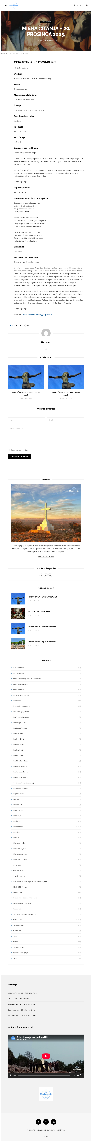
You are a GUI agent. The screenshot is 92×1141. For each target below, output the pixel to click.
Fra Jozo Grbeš (18, 739)
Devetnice (17, 701)
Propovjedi (17, 909)
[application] (46, 1056)
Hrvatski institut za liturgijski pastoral (37, 314)
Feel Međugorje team (21, 711)
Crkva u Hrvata (18, 690)
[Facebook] (38, 1122)
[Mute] (78, 1075)
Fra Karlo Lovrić (19, 755)
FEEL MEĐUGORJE (39, 1130)
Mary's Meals (18, 810)
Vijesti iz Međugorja (20, 953)
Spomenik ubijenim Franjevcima (24, 914)
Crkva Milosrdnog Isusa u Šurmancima (27, 679)
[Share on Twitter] (6, 74)
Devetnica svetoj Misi (21, 695)
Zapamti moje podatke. (19, 450)
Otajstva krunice (19, 876)
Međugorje (17, 821)
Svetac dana (17, 920)
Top (46, 1136)
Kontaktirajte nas (46, 556)
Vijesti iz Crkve (18, 947)
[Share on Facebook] (6, 68)
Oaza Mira (17, 865)
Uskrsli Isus (17, 931)
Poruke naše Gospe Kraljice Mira (25, 898)
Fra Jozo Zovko (18, 744)
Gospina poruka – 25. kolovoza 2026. (42, 642)
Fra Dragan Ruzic (19, 722)
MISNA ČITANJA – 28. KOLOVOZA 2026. (42, 597)
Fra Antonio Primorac (21, 717)
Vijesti (15, 942)
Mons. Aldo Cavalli (20, 859)
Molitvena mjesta (19, 848)
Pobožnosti (17, 892)
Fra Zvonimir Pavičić (20, 777)
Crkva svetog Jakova (20, 684)
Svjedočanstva (18, 925)
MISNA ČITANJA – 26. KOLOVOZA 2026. (22, 1015)
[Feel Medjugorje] (14, 5)
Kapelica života (18, 794)
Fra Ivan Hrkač (18, 733)
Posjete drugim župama (22, 903)
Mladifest (16, 832)
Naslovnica (3, 54)
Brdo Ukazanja (18, 673)
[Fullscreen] (81, 1075)
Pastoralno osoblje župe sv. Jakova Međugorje (30, 881)
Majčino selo (18, 805)
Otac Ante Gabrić (19, 870)
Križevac (16, 799)
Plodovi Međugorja (20, 887)
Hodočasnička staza (20, 788)
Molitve (16, 838)
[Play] (11, 1075)
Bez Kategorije (18, 668)
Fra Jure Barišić (18, 750)
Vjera (15, 958)
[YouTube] (53, 1122)
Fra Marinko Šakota (20, 761)
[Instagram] (46, 1122)
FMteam (39, 40)
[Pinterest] (6, 80)
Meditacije (17, 816)
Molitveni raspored (20, 854)
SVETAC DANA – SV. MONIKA (39, 612)
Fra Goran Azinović (20, 728)
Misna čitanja (46, 22)
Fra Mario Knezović (20, 766)
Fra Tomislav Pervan (20, 772)
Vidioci (15, 936)
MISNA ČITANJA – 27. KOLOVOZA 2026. (42, 627)
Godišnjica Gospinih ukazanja (24, 783)
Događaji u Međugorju (21, 706)
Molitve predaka (19, 843)
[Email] (6, 86)
